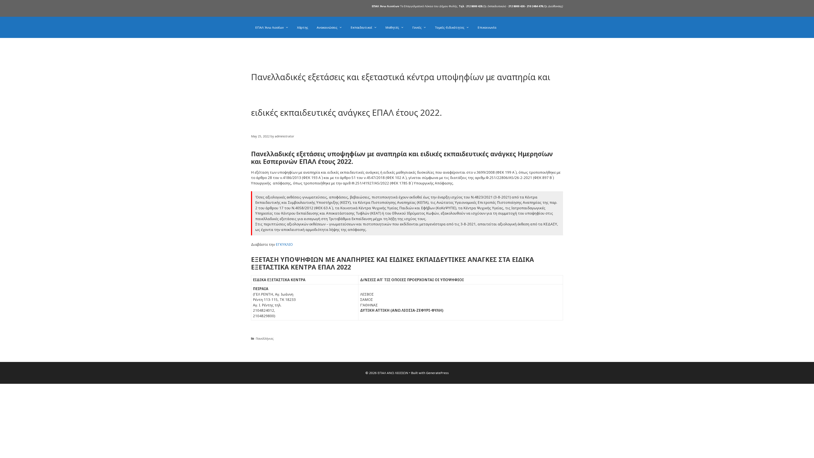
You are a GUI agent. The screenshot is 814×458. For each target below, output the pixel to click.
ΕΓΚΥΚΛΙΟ (284, 244)
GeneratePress (437, 373)
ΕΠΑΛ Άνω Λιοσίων (269, 27)
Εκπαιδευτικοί (361, 27)
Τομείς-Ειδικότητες (449, 27)
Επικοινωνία (487, 27)
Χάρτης (302, 27)
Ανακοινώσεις (327, 27)
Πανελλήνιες (265, 339)
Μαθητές (392, 27)
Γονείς (417, 27)
